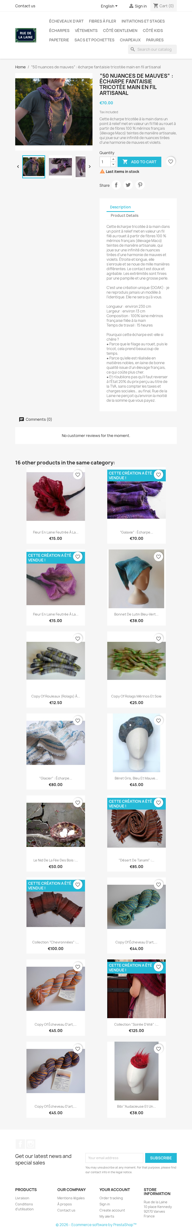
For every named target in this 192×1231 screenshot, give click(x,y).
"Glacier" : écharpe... (55, 778)
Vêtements (86, 30)
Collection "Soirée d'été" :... (136, 1024)
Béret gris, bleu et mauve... (136, 778)
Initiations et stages (143, 21)
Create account (112, 1210)
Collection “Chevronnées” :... (55, 942)
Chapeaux (130, 40)
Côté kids (153, 30)
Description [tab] (120, 207)
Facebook (20, 1144)
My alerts (107, 1216)
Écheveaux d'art (66, 21)
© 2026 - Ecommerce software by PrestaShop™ (96, 1224)
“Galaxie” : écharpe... (136, 532)
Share (116, 185)
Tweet (128, 185)
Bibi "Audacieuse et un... (136, 1106)
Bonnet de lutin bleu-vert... (136, 614)
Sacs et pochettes (94, 40)
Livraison (22, 1198)
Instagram (30, 1144)
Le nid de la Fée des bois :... (55, 860)
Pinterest (140, 185)
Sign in (105, 1204)
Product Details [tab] (124, 215)
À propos (64, 1204)
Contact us (25, 5)
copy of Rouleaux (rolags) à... (55, 696)
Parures (155, 40)
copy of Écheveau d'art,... (136, 942)
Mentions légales (71, 1198)
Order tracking (111, 1198)
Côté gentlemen (120, 30)
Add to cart (139, 161)
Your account (115, 1189)
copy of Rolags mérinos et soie (136, 696)
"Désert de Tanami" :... (136, 860)
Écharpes (59, 30)
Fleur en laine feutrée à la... (55, 532)
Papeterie (59, 40)
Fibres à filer (102, 21)
